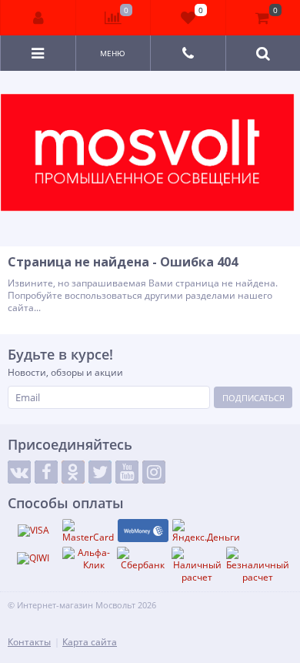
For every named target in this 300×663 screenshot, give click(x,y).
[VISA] (33, 530)
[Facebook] (46, 472)
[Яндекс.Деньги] (206, 531)
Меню (112, 53)
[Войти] (38, 17)
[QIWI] (33, 558)
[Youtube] (126, 472)
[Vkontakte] (19, 472)
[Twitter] (100, 472)
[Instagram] (153, 472)
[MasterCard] (88, 531)
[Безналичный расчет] (257, 565)
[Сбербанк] (142, 559)
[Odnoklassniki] (73, 472)
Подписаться (253, 397)
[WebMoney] (143, 530)
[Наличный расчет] (197, 565)
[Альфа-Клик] (87, 559)
